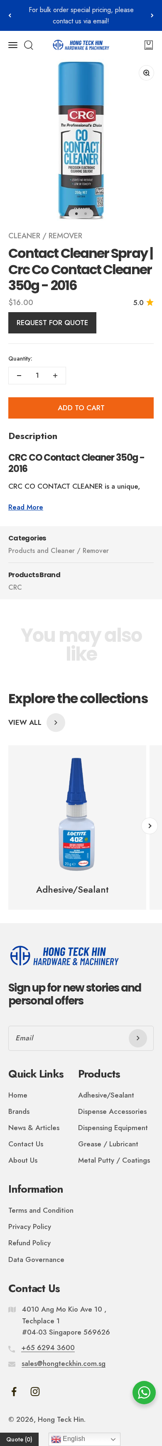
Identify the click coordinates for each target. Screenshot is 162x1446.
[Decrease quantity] (19, 375)
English (73, 1438)
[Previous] (9, 15)
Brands (18, 1111)
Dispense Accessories (112, 1111)
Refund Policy (29, 1243)
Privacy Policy (29, 1226)
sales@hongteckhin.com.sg (64, 1363)
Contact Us (25, 1144)
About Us (22, 1160)
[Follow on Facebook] (14, 1391)
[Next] (152, 15)
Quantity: (20, 358)
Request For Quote (52, 323)
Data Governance (36, 1259)
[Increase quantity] (55, 375)
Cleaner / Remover (45, 235)
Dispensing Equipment (113, 1128)
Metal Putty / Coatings (114, 1160)
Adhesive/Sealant (106, 1095)
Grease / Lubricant (108, 1144)
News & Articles (33, 1128)
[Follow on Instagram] (35, 1391)
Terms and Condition (41, 1210)
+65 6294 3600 (48, 1348)
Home (17, 1095)
